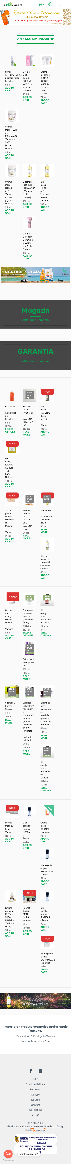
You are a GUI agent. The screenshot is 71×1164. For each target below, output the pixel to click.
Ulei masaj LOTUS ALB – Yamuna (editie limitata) (44, 191)
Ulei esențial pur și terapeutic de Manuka (45, 770)
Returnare (35, 1089)
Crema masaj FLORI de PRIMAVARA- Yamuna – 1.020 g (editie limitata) (11, 137)
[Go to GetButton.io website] (8, 1160)
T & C (35, 1079)
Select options (10, 430)
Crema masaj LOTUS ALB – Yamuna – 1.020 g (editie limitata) (9, 192)
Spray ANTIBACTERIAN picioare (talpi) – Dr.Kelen (13, 76)
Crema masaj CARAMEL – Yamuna (45, 827)
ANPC (35, 1115)
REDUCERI (35, 1109)
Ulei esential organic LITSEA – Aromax (27, 830)
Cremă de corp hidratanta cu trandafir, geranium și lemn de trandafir (45, 713)
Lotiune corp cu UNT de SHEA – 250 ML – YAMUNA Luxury (9, 917)
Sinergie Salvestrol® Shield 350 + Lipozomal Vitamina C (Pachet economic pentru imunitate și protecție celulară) (28, 721)
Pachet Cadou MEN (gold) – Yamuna (27, 914)
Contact (35, 1104)
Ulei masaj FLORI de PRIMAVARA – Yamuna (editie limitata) (29, 189)
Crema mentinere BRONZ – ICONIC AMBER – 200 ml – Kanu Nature (45, 82)
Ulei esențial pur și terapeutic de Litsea (45, 616)
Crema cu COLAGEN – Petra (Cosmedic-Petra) (28, 616)
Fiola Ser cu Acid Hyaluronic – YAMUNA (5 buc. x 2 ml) (28, 415)
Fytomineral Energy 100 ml (28, 662)
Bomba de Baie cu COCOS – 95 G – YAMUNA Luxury (27, 519)
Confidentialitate (35, 1084)
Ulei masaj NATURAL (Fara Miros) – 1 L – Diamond (45, 415)
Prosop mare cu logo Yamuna (9, 827)
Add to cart (9, 89)
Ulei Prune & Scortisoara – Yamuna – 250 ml (46, 516)
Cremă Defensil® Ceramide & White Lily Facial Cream (28, 241)
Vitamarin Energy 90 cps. (10, 705)
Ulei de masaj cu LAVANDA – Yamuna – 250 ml (45, 562)
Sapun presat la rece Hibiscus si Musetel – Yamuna (9, 521)
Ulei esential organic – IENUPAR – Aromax (45, 914)
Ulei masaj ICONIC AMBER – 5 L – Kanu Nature (9, 467)
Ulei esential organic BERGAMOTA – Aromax (46, 870)
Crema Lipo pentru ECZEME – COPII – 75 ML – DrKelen (27, 81)
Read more (26, 433)
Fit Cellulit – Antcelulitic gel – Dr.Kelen (10, 412)
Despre (35, 1094)
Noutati (35, 1099)
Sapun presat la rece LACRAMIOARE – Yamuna (47, 958)
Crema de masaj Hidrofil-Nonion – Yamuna (9, 619)
